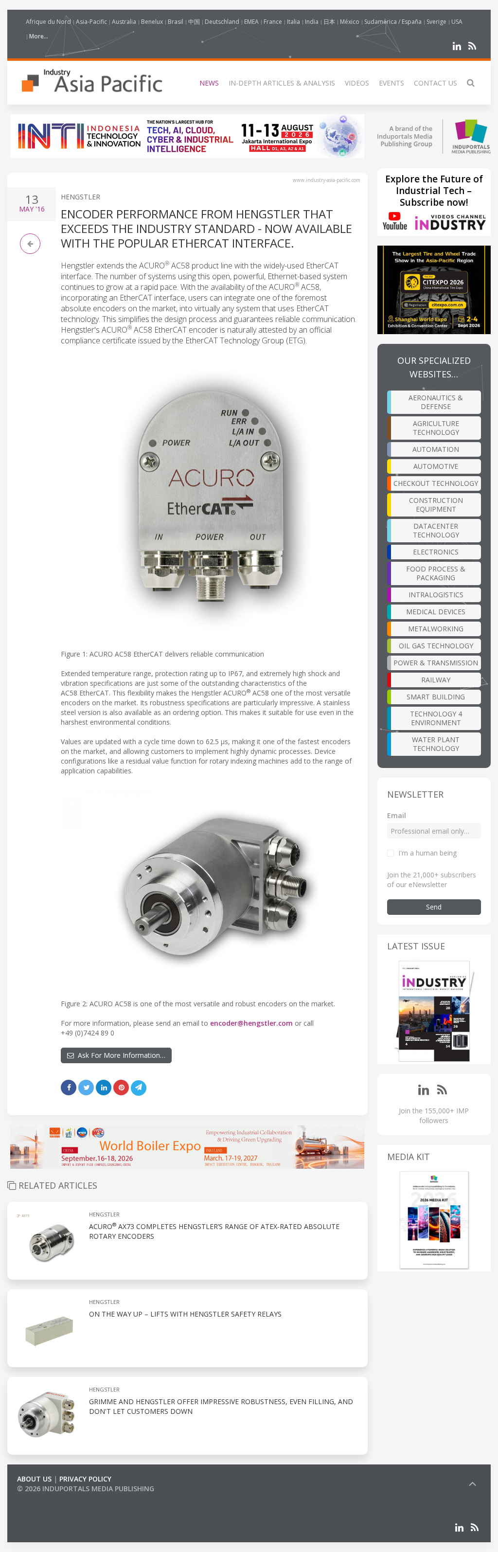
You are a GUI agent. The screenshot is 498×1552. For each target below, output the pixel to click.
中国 (194, 22)
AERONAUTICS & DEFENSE (436, 402)
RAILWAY (435, 679)
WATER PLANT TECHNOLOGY (436, 744)
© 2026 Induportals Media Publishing (85, 1488)
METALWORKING (435, 628)
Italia (293, 22)
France (273, 22)
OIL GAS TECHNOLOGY (436, 645)
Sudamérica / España (393, 22)
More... (38, 36)
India (312, 22)
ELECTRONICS (436, 551)
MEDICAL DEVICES (435, 611)
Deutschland (222, 22)
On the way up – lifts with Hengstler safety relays (185, 1314)
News (209, 83)
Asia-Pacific (91, 22)
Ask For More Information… (119, 1055)
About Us (34, 1478)
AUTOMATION (435, 449)
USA (456, 22)
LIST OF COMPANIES (50, 1498)
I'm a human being (427, 852)
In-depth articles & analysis (282, 83)
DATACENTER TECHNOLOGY (436, 530)
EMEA (251, 22)
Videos (357, 83)
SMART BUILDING (436, 696)
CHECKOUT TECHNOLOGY (435, 483)
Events (391, 83)
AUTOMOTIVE (435, 466)
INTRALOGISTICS (436, 594)
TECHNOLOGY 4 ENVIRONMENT (436, 718)
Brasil (175, 22)
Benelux (152, 22)
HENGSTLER (80, 196)
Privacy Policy (85, 1478)
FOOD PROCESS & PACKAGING (435, 573)
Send (434, 906)
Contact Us (435, 83)
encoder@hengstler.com (251, 1023)
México (349, 22)
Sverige (436, 22)
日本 (329, 22)
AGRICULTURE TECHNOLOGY (436, 428)
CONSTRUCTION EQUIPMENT (436, 505)
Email (396, 815)
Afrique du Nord (48, 22)
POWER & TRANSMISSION (435, 662)
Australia (124, 22)
